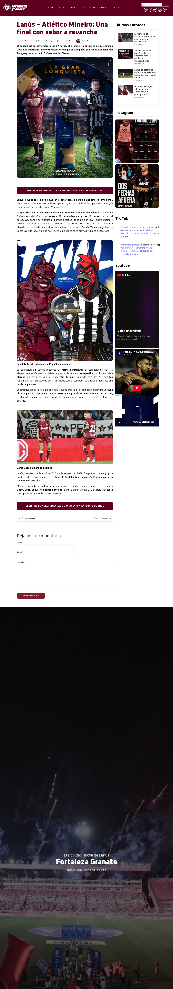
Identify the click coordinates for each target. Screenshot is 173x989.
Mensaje (21, 562)
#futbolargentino (128, 251)
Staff (92, 8)
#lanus (123, 230)
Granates (74, 8)
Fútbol (50, 8)
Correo (20, 552)
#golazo (150, 247)
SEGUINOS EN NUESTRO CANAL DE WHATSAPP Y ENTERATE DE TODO (64, 190)
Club (84, 8)
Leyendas (116, 8)
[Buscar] (165, 4)
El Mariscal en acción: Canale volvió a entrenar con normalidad (145, 38)
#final (145, 230)
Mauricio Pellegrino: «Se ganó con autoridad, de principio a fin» (144, 90)
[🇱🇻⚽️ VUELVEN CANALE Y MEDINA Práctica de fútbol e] (137, 141)
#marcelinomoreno (136, 247)
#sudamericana (134, 230)
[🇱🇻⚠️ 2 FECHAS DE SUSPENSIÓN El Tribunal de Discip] (137, 186)
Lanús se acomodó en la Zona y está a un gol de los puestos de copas (145, 74)
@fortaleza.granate (129, 227)
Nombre (20, 542)
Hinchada (103, 8)
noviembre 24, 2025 (48, 41)
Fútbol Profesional (27, 41)
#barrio (151, 230)
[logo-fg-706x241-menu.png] (15, 7)
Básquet (61, 8)
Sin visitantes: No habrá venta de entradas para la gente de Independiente (143, 56)
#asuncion (125, 233)
